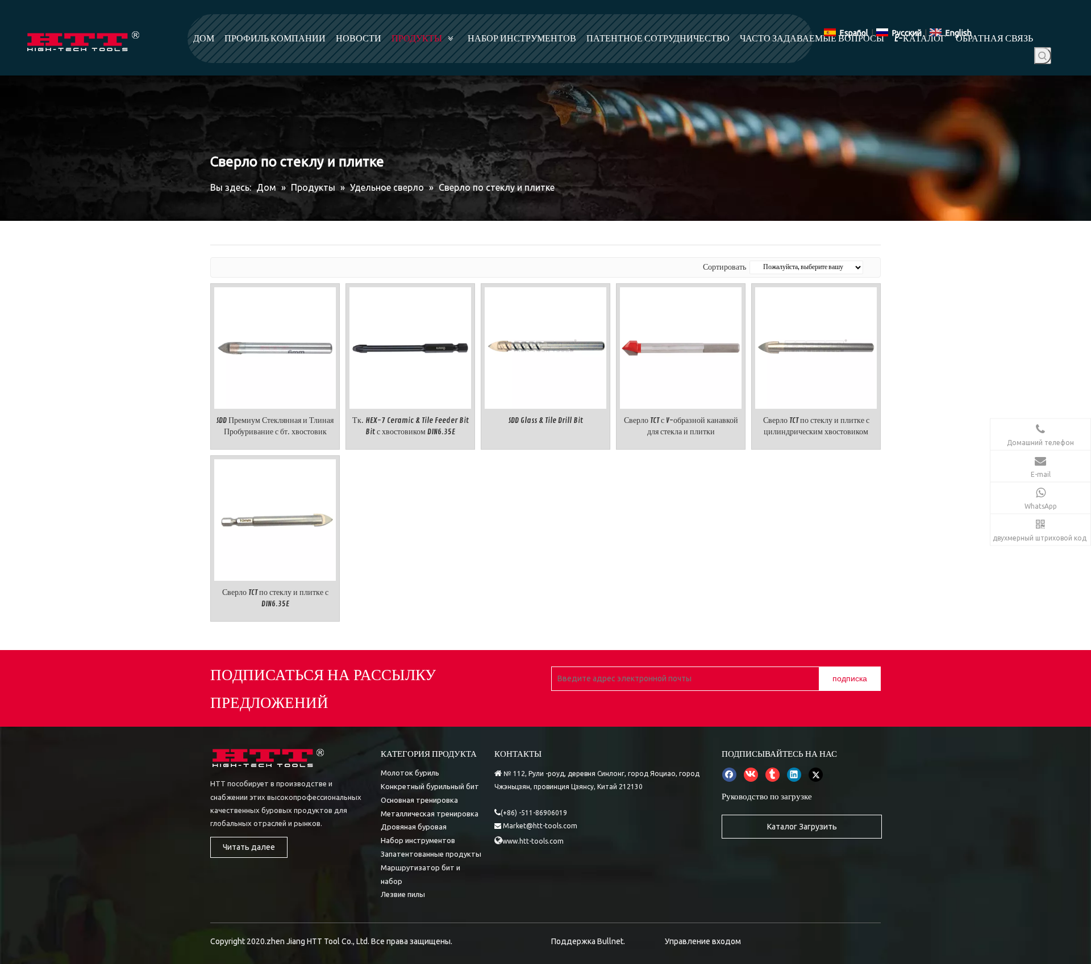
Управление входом (703, 941)
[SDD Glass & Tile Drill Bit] (545, 346)
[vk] (751, 774)
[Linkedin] (794, 774)
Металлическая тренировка (429, 814)
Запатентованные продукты (431, 854)
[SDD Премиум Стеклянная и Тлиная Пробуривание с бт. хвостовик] (275, 346)
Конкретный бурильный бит (430, 786)
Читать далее (249, 847)
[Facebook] (729, 774)
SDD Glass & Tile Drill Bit (546, 420)
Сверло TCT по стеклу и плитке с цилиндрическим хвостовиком (816, 426)
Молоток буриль (410, 773)
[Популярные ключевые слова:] (1042, 55)
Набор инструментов (418, 840)
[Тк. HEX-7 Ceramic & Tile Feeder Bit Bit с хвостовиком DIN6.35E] (410, 346)
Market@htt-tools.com (540, 825)
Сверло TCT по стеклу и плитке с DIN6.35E (275, 598)
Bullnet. (611, 941)
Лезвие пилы (403, 894)
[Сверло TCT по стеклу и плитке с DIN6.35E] (275, 518)
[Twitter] (816, 774)
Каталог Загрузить (802, 826)
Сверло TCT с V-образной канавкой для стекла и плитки (681, 426)
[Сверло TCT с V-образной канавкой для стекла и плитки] (681, 346)
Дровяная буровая (414, 827)
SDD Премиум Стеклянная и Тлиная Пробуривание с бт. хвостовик (275, 426)
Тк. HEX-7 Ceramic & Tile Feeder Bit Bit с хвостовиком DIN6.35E (410, 426)
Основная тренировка (419, 800)
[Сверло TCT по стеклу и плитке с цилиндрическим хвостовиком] (816, 346)
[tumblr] (772, 774)
